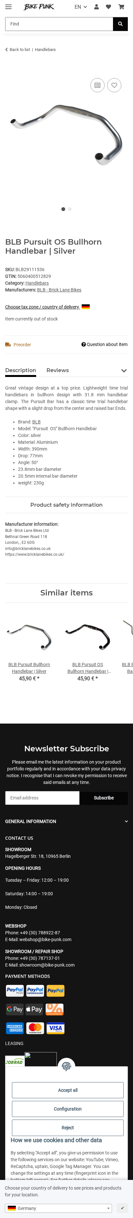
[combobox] (58, 1208)
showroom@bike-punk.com (47, 965)
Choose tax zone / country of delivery (42, 307)
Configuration (68, 1108)
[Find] (120, 24)
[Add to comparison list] (97, 85)
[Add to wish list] (114, 85)
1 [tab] (63, 209)
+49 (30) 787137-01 (40, 958)
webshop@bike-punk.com (45, 939)
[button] (96, 7)
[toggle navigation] (8, 4)
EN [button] (78, 7)
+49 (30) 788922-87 (40, 932)
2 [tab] (70, 209)
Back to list (20, 49)
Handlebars (37, 283)
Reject (68, 1127)
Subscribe (104, 797)
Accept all (67, 1090)
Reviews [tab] (57, 370)
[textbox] (58, 1208)
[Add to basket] (10, 69)
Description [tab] (20, 370)
